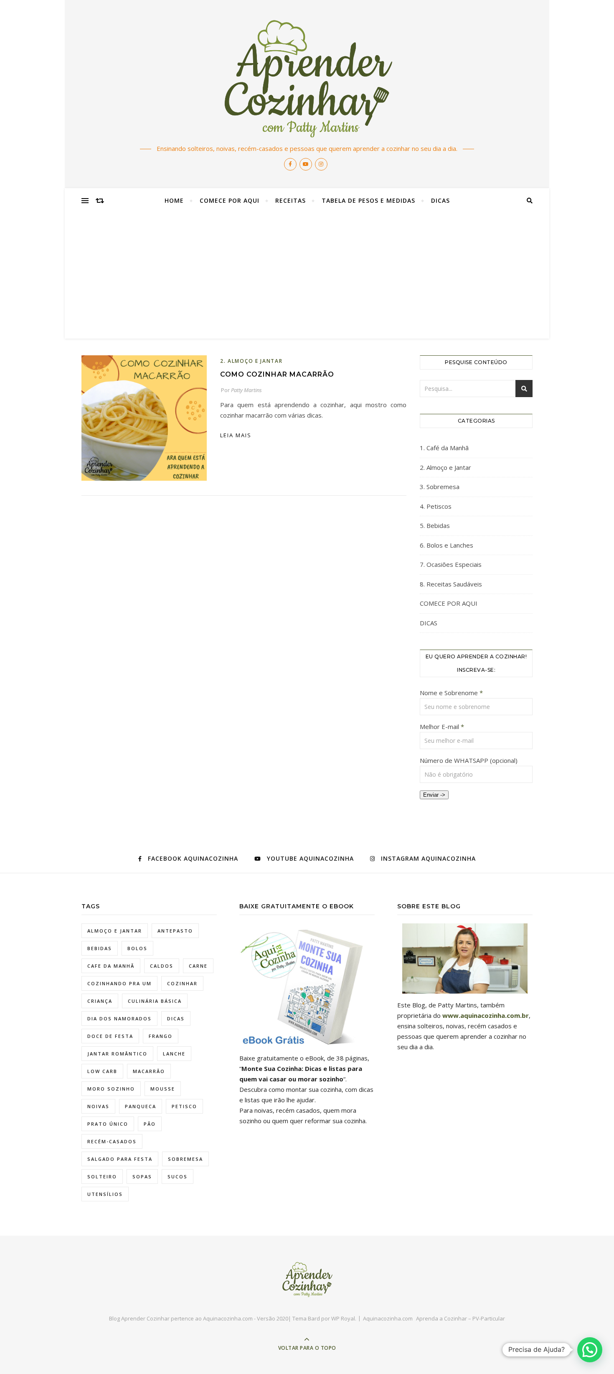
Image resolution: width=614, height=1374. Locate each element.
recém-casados (112, 1141)
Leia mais (235, 435)
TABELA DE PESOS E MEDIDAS (368, 200)
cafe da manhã (110, 966)
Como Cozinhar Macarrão (277, 374)
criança (99, 1001)
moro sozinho (111, 1089)
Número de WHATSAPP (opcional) (469, 760)
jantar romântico (117, 1053)
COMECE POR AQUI (229, 200)
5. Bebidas (435, 525)
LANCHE (174, 1053)
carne (198, 966)
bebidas (99, 948)
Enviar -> (434, 795)
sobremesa (185, 1159)
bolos (137, 948)
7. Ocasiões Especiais (451, 564)
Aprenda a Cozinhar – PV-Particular (460, 1318)
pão (150, 1124)
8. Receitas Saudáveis (451, 584)
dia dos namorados (119, 1018)
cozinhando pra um (119, 983)
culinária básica (155, 1001)
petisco (184, 1106)
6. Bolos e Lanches (446, 545)
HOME (174, 200)
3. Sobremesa (439, 486)
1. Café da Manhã (444, 448)
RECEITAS (290, 200)
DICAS (440, 200)
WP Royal (343, 1318)
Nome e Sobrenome (451, 692)
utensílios (105, 1194)
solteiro (102, 1176)
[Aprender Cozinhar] (307, 78)
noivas (98, 1106)
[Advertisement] (307, 275)
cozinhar (182, 983)
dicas (176, 1018)
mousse (162, 1089)
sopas (142, 1176)
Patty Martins (246, 390)
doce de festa (110, 1036)
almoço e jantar (114, 931)
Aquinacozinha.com (388, 1318)
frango (161, 1036)
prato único (107, 1124)
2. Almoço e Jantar (251, 361)
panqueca (140, 1106)
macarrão (149, 1071)
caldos (161, 966)
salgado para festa (119, 1159)
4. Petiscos (436, 506)
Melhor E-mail (442, 726)
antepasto (175, 931)
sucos (177, 1176)
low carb (102, 1071)
